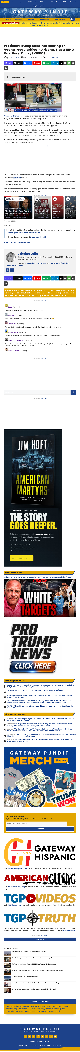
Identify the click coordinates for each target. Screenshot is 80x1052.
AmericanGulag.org (16, 887)
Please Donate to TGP (58, 2)
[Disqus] (40, 327)
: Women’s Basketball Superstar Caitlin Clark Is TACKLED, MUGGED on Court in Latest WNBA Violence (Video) (40, 719)
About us (28, 1045)
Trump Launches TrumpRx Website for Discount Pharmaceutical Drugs (36, 983)
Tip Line (5, 2)
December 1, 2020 (38, 237)
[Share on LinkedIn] (57, 63)
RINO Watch (32, 2)
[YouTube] (55, 1036)
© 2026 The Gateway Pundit (40, 1041)
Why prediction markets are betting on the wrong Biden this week (34, 989)
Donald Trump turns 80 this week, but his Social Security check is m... (35, 958)
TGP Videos (44, 2)
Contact (35, 1045)
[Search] (73, 392)
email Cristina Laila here (35, 263)
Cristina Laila (28, 253)
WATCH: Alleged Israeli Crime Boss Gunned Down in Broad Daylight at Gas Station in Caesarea (40, 707)
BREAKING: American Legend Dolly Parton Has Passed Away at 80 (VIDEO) (35, 690)
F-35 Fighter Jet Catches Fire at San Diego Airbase (29, 951)
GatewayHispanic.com (17, 868)
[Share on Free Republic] (61, 63)
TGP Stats (40, 939)
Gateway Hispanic (18, 2)
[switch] (73, 19)
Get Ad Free (74, 2)
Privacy (42, 1045)
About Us (18, 19)
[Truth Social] (25, 1036)
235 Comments (51, 57)
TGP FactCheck (68, 931)
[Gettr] (29, 1036)
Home (8, 19)
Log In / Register (38, 6)
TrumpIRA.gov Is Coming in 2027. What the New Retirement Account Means (37, 970)
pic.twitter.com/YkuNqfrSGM (27, 232)
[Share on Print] (6, 68)
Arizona (9, 232)
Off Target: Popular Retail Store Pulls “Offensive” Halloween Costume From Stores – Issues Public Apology (39, 696)
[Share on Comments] (65, 63)
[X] (33, 1036)
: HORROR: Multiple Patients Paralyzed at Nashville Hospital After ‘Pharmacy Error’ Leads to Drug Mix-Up (40, 740)
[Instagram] (51, 1036)
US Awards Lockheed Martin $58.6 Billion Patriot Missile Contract (34, 964)
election (17, 177)
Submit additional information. (17, 242)
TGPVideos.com (14, 905)
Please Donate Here (40, 1001)
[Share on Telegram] (53, 63)
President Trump (11, 116)
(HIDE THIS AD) (44, 31)
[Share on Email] (73, 63)
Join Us (31, 19)
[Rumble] (42, 1036)
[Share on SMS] (69, 63)
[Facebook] (38, 1036)
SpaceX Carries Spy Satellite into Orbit (25, 976)
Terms (49, 1045)
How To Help (60, 19)
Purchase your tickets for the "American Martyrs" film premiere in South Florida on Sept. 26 (40, 24)
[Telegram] (46, 1036)
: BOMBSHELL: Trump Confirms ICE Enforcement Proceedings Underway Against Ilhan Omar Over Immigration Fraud (41, 735)
